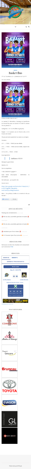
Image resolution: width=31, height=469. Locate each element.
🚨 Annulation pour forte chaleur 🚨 (11, 231)
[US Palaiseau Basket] (15, 12)
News (15, 70)
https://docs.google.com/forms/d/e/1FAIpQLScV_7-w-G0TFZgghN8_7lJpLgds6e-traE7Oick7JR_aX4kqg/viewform (16, 188)
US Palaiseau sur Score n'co (7, 304)
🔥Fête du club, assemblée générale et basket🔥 (15, 224)
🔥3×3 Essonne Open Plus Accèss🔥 (12, 235)
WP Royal (19, 466)
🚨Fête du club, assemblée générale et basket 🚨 (15, 216)
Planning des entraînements (9, 213)
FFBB (11, 247)
